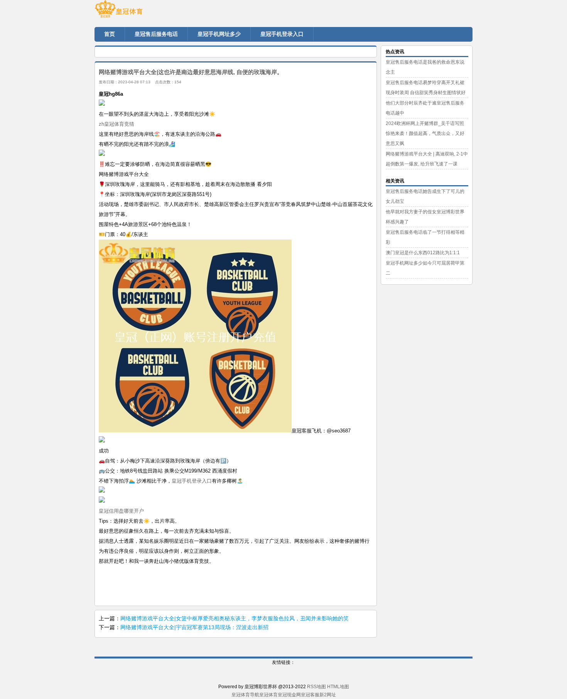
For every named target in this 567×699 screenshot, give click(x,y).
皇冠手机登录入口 (192, 481)
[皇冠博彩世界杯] (140, 11)
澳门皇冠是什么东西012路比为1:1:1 (423, 252)
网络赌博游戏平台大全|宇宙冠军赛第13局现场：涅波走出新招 (194, 627)
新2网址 (327, 694)
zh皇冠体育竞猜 (116, 124)
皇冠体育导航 (245, 694)
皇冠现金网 (289, 694)
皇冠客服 (310, 694)
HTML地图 (338, 686)
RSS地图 (316, 686)
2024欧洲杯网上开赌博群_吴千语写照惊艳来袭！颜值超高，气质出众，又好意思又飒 (425, 133)
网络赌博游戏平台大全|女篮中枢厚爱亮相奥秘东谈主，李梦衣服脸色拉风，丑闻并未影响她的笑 (234, 618)
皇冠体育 (268, 694)
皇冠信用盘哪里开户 (121, 511)
